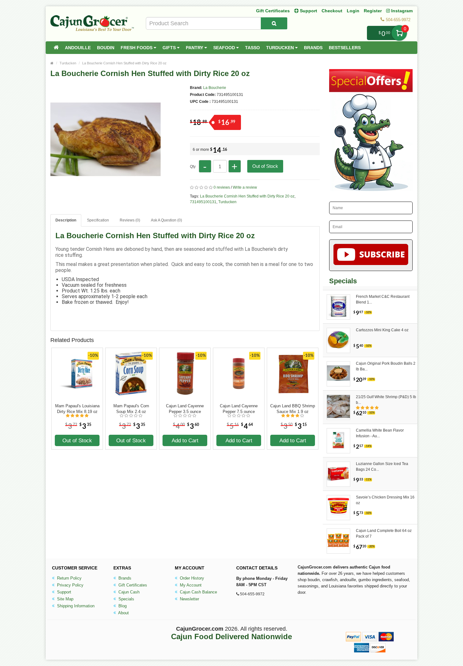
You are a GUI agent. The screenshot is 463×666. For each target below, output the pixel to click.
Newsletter (189, 599)
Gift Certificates (273, 10)
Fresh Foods (137, 47)
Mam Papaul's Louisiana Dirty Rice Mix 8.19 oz (77, 409)
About (123, 612)
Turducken (280, 47)
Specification (98, 220)
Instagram (401, 10)
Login (353, 10)
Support (63, 592)
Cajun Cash (128, 592)
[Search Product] (274, 23)
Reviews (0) (130, 220)
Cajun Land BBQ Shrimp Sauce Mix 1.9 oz (292, 409)
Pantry (195, 47)
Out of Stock (265, 166)
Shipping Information (75, 606)
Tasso (252, 47)
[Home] (56, 47)
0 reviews (222, 187)
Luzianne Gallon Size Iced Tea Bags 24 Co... (382, 467)
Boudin (105, 47)
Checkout (332, 10)
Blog (122, 606)
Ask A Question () (166, 220)
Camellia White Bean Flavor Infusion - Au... (380, 433)
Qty (193, 166)
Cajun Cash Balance (198, 592)
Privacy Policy (69, 585)
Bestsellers (345, 47)
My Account (190, 585)
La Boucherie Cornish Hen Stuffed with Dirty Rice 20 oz (124, 63)
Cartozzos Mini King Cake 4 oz (382, 330)
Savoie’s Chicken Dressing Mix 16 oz (385, 500)
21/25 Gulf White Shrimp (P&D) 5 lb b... (386, 400)
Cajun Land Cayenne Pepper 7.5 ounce (239, 409)
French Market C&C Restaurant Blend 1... (382, 299)
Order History (191, 578)
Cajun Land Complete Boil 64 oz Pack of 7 (384, 533)
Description (65, 220)
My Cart (399, 33)
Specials (125, 599)
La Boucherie (214, 87)
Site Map (64, 599)
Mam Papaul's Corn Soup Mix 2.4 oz (131, 409)
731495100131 (203, 202)
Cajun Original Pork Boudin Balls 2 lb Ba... (385, 366)
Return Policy (69, 578)
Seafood (224, 47)
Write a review (245, 187)
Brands (313, 47)
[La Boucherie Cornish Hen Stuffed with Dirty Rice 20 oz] (105, 192)
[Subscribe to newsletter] (371, 255)
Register (373, 10)
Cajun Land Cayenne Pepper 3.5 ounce (185, 409)
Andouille (78, 47)
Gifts (170, 47)
